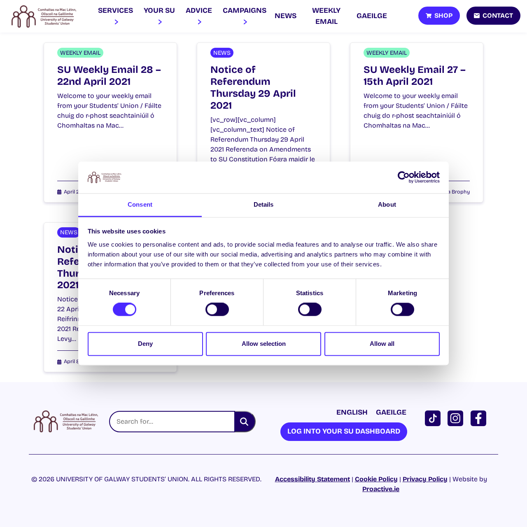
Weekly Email (326, 16)
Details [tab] (264, 204)
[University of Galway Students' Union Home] (44, 16)
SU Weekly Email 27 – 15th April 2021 (415, 75)
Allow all (382, 343)
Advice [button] (199, 10)
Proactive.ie (380, 489)
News (285, 16)
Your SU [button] (159, 10)
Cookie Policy (376, 479)
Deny (145, 343)
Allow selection (264, 343)
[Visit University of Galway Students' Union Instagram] (457, 418)
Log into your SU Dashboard (343, 431)
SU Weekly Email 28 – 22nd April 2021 (109, 75)
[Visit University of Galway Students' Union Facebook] (480, 418)
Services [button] (115, 10)
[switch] (217, 309)
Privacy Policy (425, 479)
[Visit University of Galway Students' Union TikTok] (434, 418)
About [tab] (387, 204)
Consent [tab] (140, 204)
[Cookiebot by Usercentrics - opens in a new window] (404, 177)
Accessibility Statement (312, 479)
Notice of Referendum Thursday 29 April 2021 (253, 87)
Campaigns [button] (244, 10)
